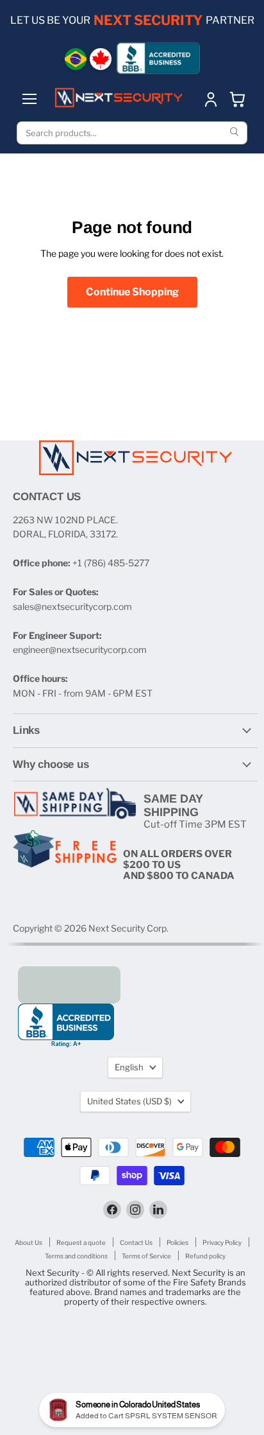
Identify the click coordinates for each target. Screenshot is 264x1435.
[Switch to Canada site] (100, 59)
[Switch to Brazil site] (76, 59)
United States (129, 1101)
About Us (28, 1242)
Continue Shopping (132, 292)
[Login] (210, 99)
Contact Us (136, 1242)
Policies (177, 1242)
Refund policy (205, 1256)
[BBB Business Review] (158, 58)
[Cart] (237, 99)
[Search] (235, 132)
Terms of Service (146, 1256)
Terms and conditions (76, 1256)
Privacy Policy (222, 1242)
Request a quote (81, 1242)
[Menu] (29, 99)
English (129, 1067)
